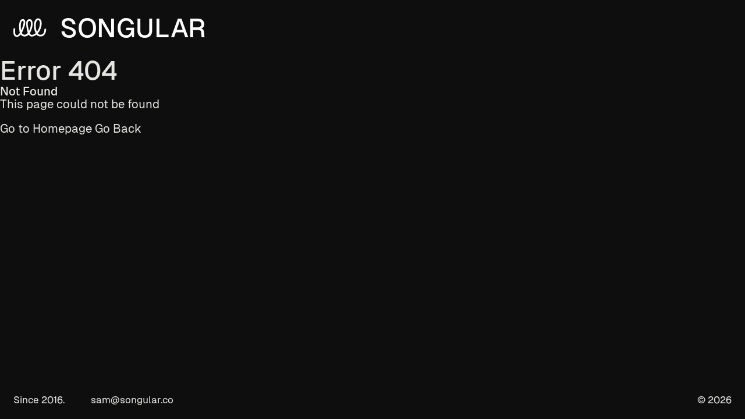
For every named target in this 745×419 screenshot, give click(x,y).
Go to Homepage (46, 128)
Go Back (118, 128)
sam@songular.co (132, 400)
